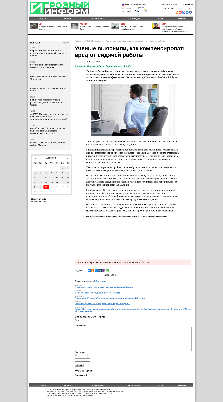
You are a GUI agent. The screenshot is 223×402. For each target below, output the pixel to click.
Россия (83, 24)
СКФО (123, 24)
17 (35, 182)
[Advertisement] (133, 238)
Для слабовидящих (139, 4)
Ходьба (127, 66)
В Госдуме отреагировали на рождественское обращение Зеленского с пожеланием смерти (174, 29)
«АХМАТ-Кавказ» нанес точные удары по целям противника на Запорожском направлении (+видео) (49, 116)
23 (68, 182)
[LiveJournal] (100, 270)
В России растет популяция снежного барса (49, 89)
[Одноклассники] (92, 270)
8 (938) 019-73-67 (64, 395)
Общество (99, 41)
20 (51, 182)
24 (35, 187)
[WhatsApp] (107, 270)
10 (35, 177)
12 (46, 177)
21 (57, 182)
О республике (97, 19)
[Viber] (103, 270)
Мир (41, 24)
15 (62, 177)
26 (46, 187)
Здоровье (80, 66)
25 (40, 187)
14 (57, 177)
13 (51, 177)
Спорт (109, 66)
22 (62, 182)
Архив (66, 42)
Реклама (182, 19)
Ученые (118, 66)
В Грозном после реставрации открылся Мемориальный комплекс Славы (48, 53)
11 (40, 177)
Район (127, 4)
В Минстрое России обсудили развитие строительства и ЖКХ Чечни (46, 102)
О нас (160, 19)
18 (40, 182)
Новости (35, 42)
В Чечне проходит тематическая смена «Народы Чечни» (46, 66)
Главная (42, 19)
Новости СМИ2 (38, 199)
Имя (77, 320)
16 (68, 177)
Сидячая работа (95, 66)
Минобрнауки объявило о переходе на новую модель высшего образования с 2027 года (48, 131)
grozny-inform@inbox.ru (84, 395)
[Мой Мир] (96, 270)
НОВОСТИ (67, 19)
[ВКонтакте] (89, 270)
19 (46, 182)
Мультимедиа (134, 19)
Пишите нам (189, 4)
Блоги (164, 24)
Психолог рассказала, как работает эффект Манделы (48, 143)
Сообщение (80, 325)
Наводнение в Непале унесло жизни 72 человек (48, 77)
